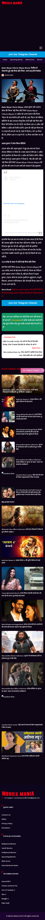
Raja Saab (5, 903)
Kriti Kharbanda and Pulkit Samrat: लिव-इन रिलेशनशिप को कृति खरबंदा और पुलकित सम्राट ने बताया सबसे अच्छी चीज (29, 492)
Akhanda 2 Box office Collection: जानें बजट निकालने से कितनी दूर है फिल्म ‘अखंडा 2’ (20, 391)
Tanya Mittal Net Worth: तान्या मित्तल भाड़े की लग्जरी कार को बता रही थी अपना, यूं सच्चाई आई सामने (29, 416)
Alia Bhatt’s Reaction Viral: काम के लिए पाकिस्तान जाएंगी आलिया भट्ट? (20, 757)
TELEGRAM (16, 320)
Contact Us (6, 815)
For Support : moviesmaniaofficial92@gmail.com (22, 798)
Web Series (6, 861)
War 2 (4, 894)
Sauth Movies (7, 848)
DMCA (4, 819)
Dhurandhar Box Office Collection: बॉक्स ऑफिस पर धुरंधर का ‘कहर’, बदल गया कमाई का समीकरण (29, 461)
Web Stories (30, 59)
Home (5, 59)
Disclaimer (6, 827)
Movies (39, 59)
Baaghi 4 (5, 898)
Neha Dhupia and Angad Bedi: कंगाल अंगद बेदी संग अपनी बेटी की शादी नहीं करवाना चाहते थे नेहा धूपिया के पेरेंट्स (29, 431)
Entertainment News (10, 865)
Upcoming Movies (16, 59)
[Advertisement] (22, 27)
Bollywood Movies (9, 843)
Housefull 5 (6, 881)
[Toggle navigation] (41, 48)
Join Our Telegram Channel (22, 54)
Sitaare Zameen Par (9, 885)
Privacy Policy (7, 823)
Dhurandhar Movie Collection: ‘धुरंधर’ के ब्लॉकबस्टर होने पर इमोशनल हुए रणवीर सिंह (29, 446)
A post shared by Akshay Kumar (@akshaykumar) (22, 232)
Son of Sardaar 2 (8, 890)
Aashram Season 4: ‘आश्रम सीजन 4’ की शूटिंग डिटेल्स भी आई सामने (29, 400)
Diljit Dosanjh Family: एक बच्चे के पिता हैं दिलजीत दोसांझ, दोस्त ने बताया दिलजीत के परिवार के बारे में (22, 293)
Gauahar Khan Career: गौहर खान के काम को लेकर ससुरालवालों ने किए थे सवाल (29, 476)
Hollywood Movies (9, 852)
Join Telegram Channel (30, 370)
